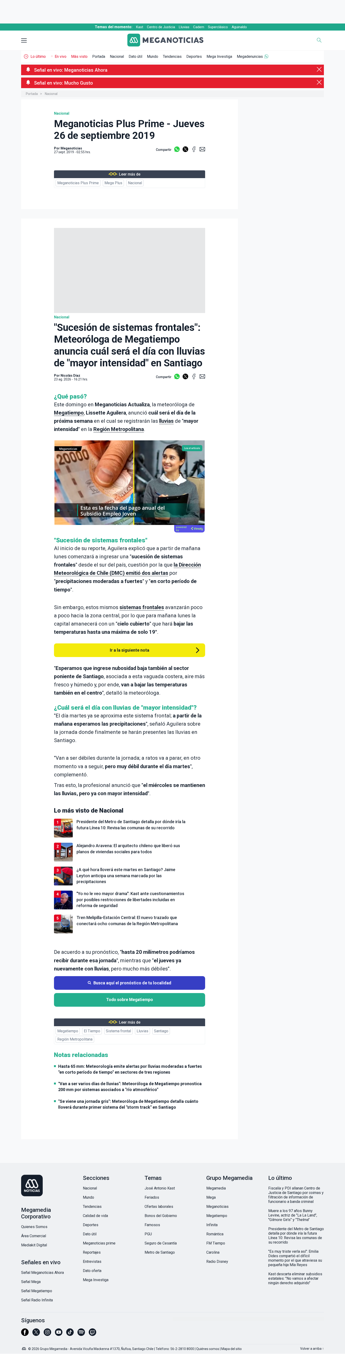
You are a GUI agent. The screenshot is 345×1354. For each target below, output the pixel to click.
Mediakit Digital (34, 1245)
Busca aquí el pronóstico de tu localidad (132, 982)
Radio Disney (217, 1261)
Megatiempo (69, 413)
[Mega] (24, 1347)
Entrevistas (92, 1261)
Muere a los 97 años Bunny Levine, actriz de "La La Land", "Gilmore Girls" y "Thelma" (292, 1215)
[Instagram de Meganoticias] (47, 1334)
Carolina (212, 1252)
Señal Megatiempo (36, 1291)
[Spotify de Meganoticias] (81, 1334)
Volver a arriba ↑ (312, 1348)
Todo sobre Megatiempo (129, 999)
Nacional (117, 56)
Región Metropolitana (118, 429)
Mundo (152, 56)
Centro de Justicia (161, 27)
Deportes (194, 56)
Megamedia (216, 1188)
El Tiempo (92, 1031)
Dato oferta (92, 1270)
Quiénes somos (207, 1349)
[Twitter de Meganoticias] (36, 1334)
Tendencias (172, 56)
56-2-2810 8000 (182, 1349)
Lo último (38, 56)
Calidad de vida (95, 1215)
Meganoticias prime (99, 1243)
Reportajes (92, 1252)
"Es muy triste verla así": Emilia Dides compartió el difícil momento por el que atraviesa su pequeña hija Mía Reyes (295, 1258)
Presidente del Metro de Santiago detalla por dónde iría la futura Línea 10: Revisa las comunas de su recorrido (296, 1235)
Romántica (214, 1234)
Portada (98, 56)
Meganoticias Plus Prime (78, 183)
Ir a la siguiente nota (129, 650)
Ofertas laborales (159, 1206)
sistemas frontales (141, 607)
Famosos (152, 1225)
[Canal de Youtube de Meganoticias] (58, 1334)
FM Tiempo (215, 1243)
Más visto (79, 56)
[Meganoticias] (169, 40)
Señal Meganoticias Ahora (42, 1272)
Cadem (198, 27)
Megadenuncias (250, 56)
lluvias (166, 421)
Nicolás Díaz (70, 375)
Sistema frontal (118, 1031)
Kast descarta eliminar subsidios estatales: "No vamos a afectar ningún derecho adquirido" (295, 1278)
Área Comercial (33, 1236)
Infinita (212, 1225)
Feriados (152, 1197)
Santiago (161, 1031)
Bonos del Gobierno (161, 1215)
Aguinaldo (239, 27)
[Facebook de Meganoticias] (25, 1334)
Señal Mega (31, 1282)
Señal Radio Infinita (37, 1300)
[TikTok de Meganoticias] (70, 1334)
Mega (211, 1197)
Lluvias (184, 27)
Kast (139, 27)
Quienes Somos (34, 1227)
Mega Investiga (219, 56)
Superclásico (218, 27)
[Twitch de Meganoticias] (92, 1334)
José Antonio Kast (160, 1188)
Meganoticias (217, 1206)
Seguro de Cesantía (161, 1243)
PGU (148, 1234)
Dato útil (135, 56)
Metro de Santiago (160, 1252)
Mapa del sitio (231, 1349)
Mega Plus (113, 183)
